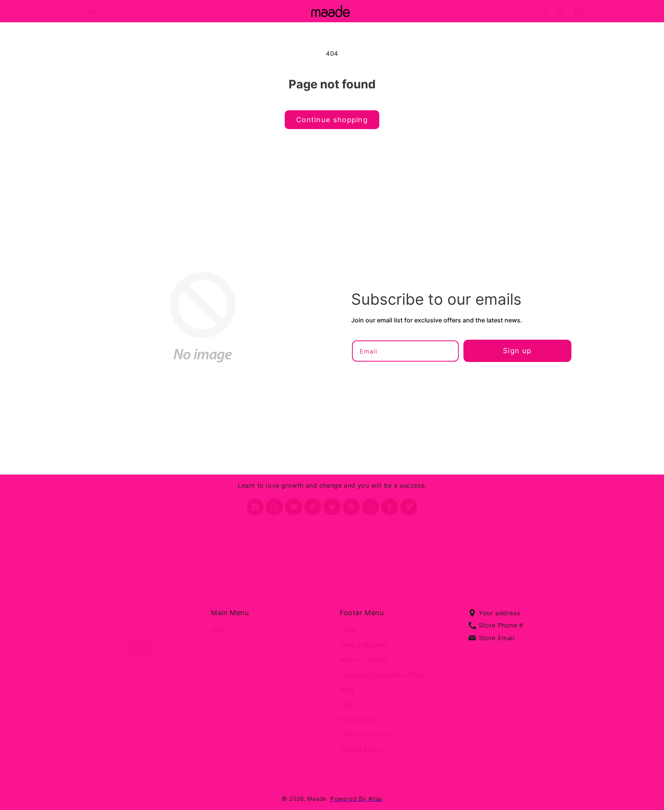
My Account (358, 719)
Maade (317, 798)
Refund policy (361, 749)
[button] (544, 11)
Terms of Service (366, 734)
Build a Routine (363, 645)
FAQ (346, 704)
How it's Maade (364, 660)
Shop (219, 630)
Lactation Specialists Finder (383, 675)
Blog (347, 690)
